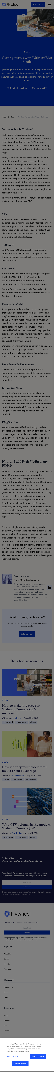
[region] (27, 1054)
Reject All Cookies (38, 1056)
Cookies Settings (12, 1056)
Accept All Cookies (20, 1063)
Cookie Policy (24, 1051)
